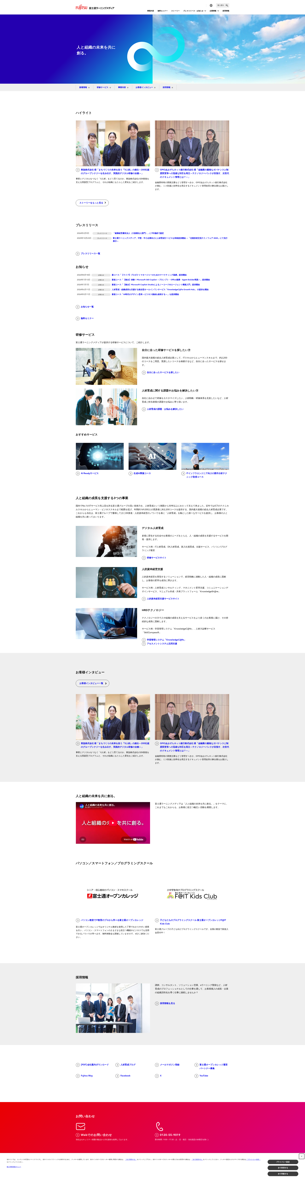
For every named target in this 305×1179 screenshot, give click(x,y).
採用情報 (226, 11)
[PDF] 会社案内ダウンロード (95, 1064)
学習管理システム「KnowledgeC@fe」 (166, 640)
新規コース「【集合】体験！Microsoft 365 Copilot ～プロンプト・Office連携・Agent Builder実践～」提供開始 (161, 280)
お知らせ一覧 (87, 307)
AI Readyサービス (90, 473)
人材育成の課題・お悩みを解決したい (165, 409)
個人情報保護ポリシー (14, 1167)
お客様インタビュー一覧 (91, 683)
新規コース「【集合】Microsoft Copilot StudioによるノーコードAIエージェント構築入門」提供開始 (156, 285)
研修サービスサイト (156, 557)
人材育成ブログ (128, 1064)
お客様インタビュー (144, 87)
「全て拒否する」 (197, 1159)
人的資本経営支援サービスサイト (163, 598)
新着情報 (83, 87)
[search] (227, 5)
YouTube (204, 1075)
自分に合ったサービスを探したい (163, 372)
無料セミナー (163, 11)
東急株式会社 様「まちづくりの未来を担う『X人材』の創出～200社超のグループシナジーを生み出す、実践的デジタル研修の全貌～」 (115, 172)
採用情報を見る (167, 1003)
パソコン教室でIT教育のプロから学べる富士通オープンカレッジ (112, 920)
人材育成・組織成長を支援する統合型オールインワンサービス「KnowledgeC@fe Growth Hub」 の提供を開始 (160, 289)
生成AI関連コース (142, 473)
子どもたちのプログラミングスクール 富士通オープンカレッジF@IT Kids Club (193, 922)
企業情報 (213, 11)
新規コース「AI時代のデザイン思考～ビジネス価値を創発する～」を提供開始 (145, 294)
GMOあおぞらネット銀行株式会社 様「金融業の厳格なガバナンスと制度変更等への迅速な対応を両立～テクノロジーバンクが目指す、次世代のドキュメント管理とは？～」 (194, 173)
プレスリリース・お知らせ (193, 11)
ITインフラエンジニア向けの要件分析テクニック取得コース (206, 475)
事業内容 (150, 11)
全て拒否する (283, 1168)
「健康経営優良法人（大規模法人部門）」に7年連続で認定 (138, 233)
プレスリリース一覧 (90, 253)
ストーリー (175, 11)
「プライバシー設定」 (253, 1159)
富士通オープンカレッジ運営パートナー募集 (214, 1066)
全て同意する (283, 1174)
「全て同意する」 (131, 1159)
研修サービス (102, 87)
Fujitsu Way (87, 1075)
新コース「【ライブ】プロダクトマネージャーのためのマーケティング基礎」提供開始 (149, 275)
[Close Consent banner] (301, 1156)
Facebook (125, 1075)
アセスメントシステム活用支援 (162, 643)
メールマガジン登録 (169, 1064)
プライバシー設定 (283, 1162)
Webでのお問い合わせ (96, 1135)
